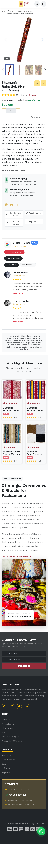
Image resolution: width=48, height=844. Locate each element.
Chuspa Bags (8, 728)
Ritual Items (8, 724)
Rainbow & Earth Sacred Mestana (12, 452)
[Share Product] (43, 83)
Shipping (6, 768)
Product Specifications (14, 170)
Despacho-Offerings (12, 741)
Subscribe (24, 666)
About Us (6, 755)
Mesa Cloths (8, 719)
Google (32, 95)
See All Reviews (13, 258)
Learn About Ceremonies (15, 556)
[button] (3, 70)
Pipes (4, 732)
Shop (12, 11)
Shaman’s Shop (24, 11)
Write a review (15, 252)
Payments (7, 772)
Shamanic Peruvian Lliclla (11, 409)
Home (4, 11)
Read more (18, 293)
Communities (8, 759)
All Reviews (11, 265)
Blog (4, 764)
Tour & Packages (10, 736)
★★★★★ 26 (28, 265)
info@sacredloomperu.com (20, 800)
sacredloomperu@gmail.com (21, 804)
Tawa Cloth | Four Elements (35, 452)
